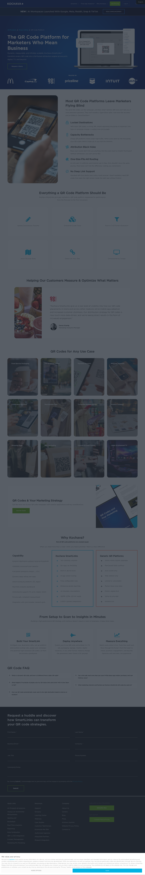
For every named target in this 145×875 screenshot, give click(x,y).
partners (12, 859)
